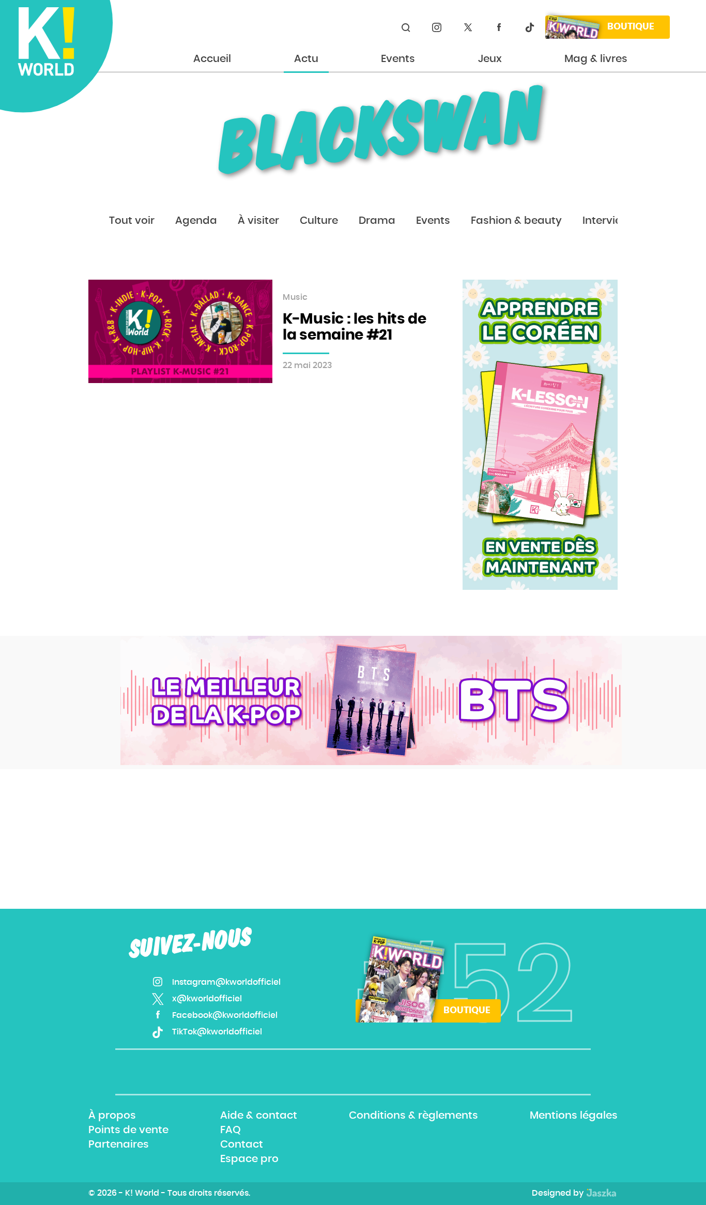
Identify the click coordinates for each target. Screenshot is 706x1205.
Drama (377, 221)
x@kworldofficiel (468, 27)
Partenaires (118, 1144)
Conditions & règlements (413, 1115)
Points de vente (128, 1130)
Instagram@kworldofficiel (437, 27)
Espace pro (249, 1159)
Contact (241, 1144)
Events (398, 59)
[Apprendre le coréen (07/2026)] (540, 435)
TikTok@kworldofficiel (530, 27)
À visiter (258, 221)
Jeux (490, 59)
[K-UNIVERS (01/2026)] (371, 700)
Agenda (196, 221)
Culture (319, 221)
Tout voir (132, 221)
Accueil (212, 59)
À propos (112, 1115)
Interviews (609, 221)
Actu (306, 59)
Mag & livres (595, 59)
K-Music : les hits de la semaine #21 (354, 327)
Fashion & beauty (516, 221)
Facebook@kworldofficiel (499, 27)
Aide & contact (258, 1115)
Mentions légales (574, 1115)
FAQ (230, 1130)
